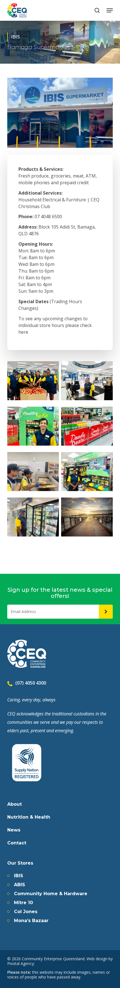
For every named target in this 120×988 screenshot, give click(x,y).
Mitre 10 (23, 902)
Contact (16, 843)
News (13, 830)
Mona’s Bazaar (31, 920)
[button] (110, 10)
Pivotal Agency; (21, 963)
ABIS (19, 884)
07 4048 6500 (48, 216)
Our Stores (20, 863)
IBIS (18, 875)
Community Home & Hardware (50, 893)
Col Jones (25, 911)
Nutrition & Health (28, 817)
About (14, 804)
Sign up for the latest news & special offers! (60, 593)
